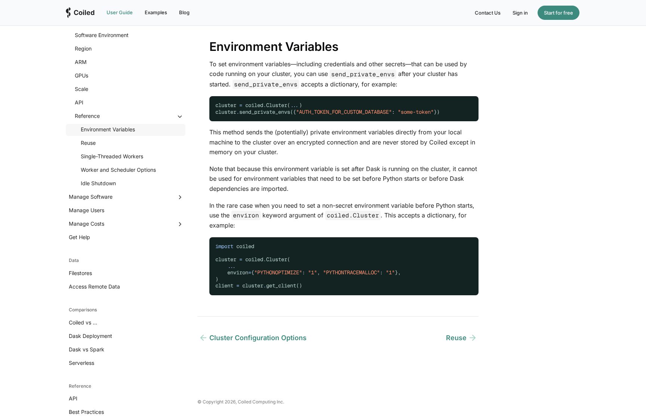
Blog (184, 12)
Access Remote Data (94, 286)
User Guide (120, 12)
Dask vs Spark (86, 349)
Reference (87, 116)
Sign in (520, 13)
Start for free (558, 13)
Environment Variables (108, 129)
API (79, 102)
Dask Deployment (90, 336)
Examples (156, 12)
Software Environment (102, 35)
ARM (81, 62)
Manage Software (91, 196)
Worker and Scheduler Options (118, 170)
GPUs (81, 75)
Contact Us (488, 13)
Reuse (88, 143)
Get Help (79, 237)
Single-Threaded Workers (112, 156)
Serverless (81, 363)
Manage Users (86, 210)
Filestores (80, 273)
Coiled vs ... (83, 322)
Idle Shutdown (98, 183)
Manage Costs (86, 223)
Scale (81, 89)
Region (83, 48)
